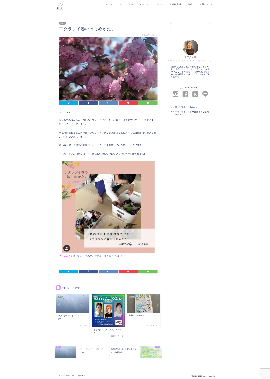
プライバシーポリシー (65, 375)
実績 (190, 4)
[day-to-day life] (59, 12)
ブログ (159, 4)
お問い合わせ (206, 4)
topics (62, 23)
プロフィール (126, 4)
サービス (144, 4)
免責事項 (81, 375)
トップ (109, 4)
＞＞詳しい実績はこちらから (184, 107)
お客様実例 (175, 4)
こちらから (65, 256)
